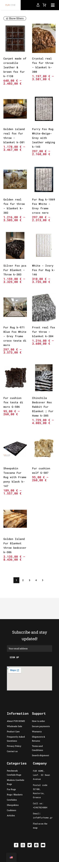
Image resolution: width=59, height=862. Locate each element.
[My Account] (38, 5)
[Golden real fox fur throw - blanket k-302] (15, 179)
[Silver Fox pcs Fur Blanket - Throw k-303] (15, 245)
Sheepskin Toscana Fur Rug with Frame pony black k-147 (14, 477)
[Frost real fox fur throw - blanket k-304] (44, 307)
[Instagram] (23, 845)
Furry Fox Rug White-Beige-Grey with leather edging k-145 (43, 137)
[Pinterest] (36, 845)
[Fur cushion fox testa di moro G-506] (15, 377)
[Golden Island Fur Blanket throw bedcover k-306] (15, 518)
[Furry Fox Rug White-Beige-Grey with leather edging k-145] (44, 108)
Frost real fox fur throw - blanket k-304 (43, 332)
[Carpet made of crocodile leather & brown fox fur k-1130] (15, 38)
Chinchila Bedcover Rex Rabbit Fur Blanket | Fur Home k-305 (42, 406)
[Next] (43, 580)
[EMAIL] (29, 648)
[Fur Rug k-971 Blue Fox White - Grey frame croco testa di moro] (15, 307)
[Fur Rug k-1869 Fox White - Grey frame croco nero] (44, 179)
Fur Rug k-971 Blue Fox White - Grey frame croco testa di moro (14, 336)
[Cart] (44, 5)
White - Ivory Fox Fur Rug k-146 (43, 270)
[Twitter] (29, 845)
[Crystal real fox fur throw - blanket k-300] (44, 38)
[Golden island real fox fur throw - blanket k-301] (15, 108)
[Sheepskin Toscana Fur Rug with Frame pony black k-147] (15, 448)
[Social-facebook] (16, 845)
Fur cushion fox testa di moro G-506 (13, 402)
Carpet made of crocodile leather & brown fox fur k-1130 (14, 67)
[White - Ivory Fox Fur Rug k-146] (44, 245)
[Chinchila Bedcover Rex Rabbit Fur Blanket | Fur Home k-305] (44, 377)
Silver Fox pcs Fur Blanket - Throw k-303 (14, 270)
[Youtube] (43, 845)
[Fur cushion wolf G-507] (44, 448)
